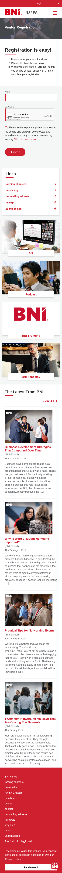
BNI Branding (31, 335)
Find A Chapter (13, 792)
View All (48, 401)
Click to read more (25, 139)
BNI (31, 253)
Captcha (9, 107)
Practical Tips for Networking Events (30, 630)
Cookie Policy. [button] (13, 859)
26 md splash (14, 208)
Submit (15, 152)
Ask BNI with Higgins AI (18, 841)
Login (39, 3)
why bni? (10, 825)
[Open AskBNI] (54, 865)
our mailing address (18, 196)
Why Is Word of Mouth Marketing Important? (27, 540)
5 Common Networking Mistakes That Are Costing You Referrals (30, 720)
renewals (10, 819)
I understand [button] (31, 867)
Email (7, 92)
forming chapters (16, 184)
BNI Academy (31, 377)
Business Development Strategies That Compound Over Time (28, 448)
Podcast (31, 294)
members (10, 798)
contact (9, 809)
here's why (12, 190)
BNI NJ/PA (11, 776)
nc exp (10, 202)
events (8, 803)
